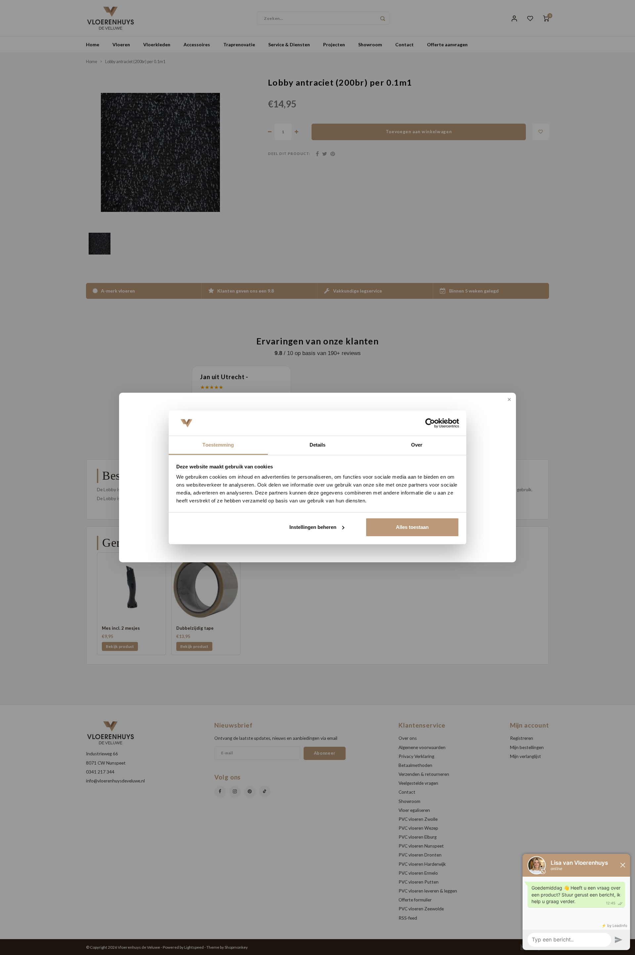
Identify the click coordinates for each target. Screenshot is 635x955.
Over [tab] (416, 445)
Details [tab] (318, 445)
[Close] (508, 400)
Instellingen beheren (312, 527)
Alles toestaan (412, 527)
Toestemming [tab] (218, 445)
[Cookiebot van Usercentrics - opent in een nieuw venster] (430, 423)
